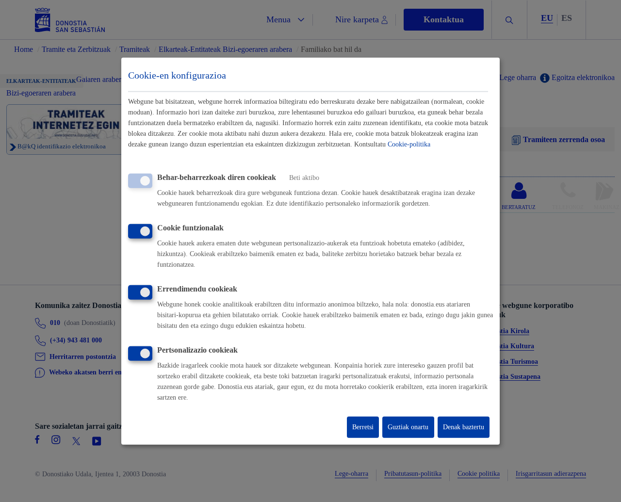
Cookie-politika (409, 144)
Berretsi (363, 427)
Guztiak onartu (408, 427)
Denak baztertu (463, 427)
